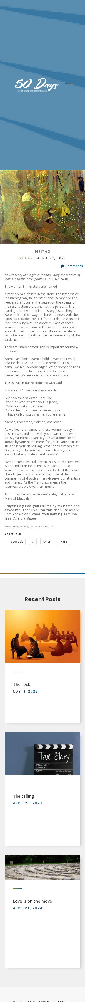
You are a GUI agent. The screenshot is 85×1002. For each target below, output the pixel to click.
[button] (68, 85)
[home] (35, 85)
